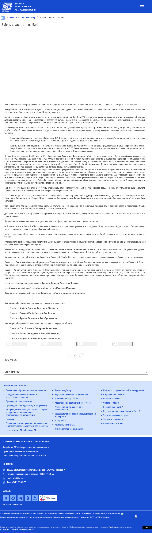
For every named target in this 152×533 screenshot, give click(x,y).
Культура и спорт (28, 17)
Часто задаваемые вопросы (116, 415)
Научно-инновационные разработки (71, 394)
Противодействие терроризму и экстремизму (26, 405)
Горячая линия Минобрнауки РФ (21, 430)
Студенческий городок (113, 394)
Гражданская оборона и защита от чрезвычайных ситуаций (22, 396)
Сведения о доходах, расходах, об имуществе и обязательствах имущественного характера (27, 424)
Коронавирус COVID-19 (113, 407)
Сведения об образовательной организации (26, 390)
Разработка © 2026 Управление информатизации (26, 447)
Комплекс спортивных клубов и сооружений (123, 390)
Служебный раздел (112, 398)
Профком (10, 419)
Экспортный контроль (65, 424)
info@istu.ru (18, 478)
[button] (81, 355)
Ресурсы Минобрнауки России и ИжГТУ (121, 411)
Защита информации (113, 419)
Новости (13, 17)
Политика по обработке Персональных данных (24, 455)
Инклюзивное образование (67, 398)
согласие (103, 527)
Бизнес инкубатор (63, 390)
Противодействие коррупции (19, 401)
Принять (147, 528)
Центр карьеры (61, 420)
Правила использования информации (20, 451)
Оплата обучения (111, 402)
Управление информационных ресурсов (73, 402)
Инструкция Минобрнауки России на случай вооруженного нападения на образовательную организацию (26, 412)
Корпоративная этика (113, 423)
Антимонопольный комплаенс (69, 429)
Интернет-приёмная (12, 504)
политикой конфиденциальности (22, 529)
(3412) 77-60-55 (47, 474)
